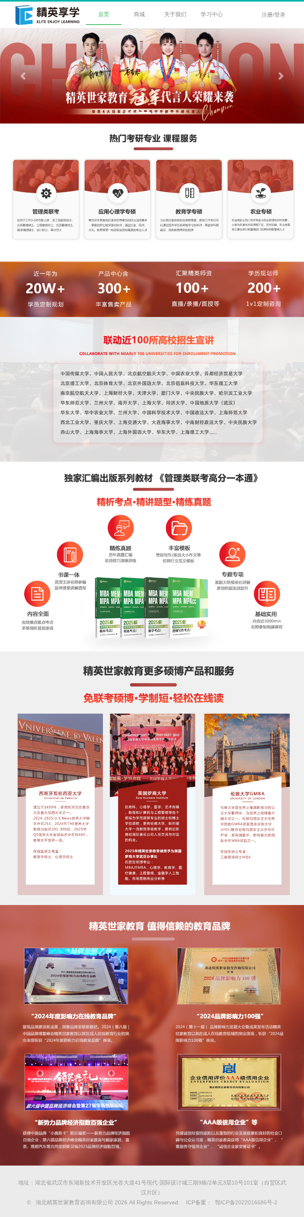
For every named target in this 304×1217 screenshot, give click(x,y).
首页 (103, 14)
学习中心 (212, 14)
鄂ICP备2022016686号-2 (244, 1202)
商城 (139, 14)
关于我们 (175, 14)
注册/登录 (273, 14)
